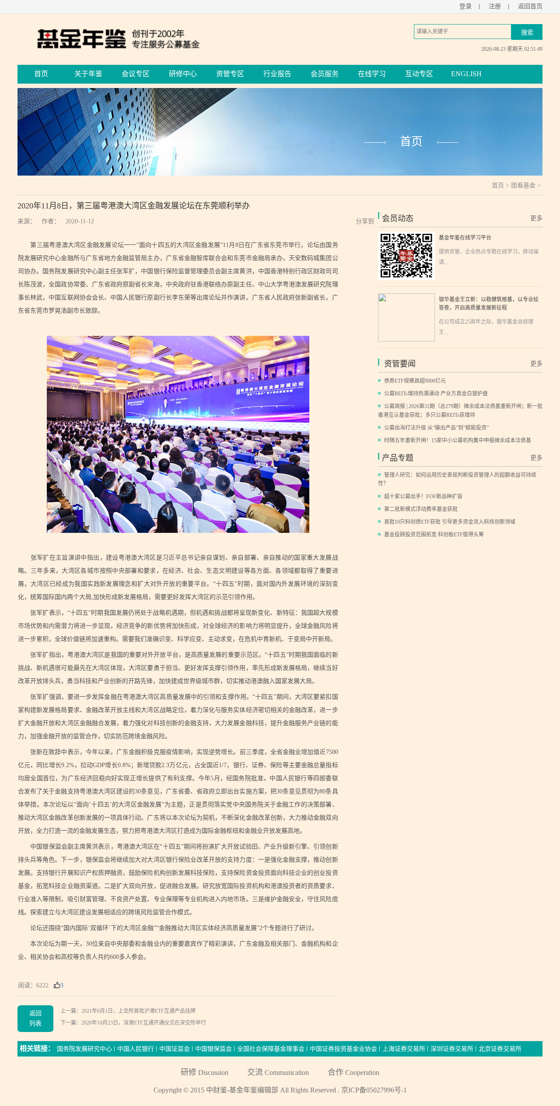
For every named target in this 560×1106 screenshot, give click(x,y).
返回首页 (530, 6)
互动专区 (419, 73)
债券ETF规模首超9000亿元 (415, 381)
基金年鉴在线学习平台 (465, 238)
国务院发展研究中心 (84, 1049)
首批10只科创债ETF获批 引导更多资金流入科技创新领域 (449, 522)
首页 (41, 73)
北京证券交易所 (500, 1049)
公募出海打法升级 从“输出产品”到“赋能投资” (436, 428)
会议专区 (136, 73)
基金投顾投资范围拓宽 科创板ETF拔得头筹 (434, 535)
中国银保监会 (213, 1049)
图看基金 (523, 185)
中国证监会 (174, 1049)
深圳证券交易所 (451, 1049)
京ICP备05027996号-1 (374, 1090)
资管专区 (230, 73)
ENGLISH (466, 73)
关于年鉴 (88, 73)
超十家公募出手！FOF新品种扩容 (423, 496)
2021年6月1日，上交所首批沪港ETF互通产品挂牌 (138, 1011)
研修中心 (183, 73)
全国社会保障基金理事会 (270, 1049)
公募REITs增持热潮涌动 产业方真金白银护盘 (436, 394)
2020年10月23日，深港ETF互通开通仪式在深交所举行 (143, 1023)
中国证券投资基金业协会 (343, 1049)
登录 (465, 6)
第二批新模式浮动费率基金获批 (421, 509)
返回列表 (35, 1018)
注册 (495, 6)
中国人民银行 (135, 1049)
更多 (536, 218)
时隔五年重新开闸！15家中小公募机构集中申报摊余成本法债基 (457, 440)
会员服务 (325, 73)
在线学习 (372, 73)
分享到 (365, 221)
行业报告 (277, 73)
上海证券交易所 (403, 1049)
